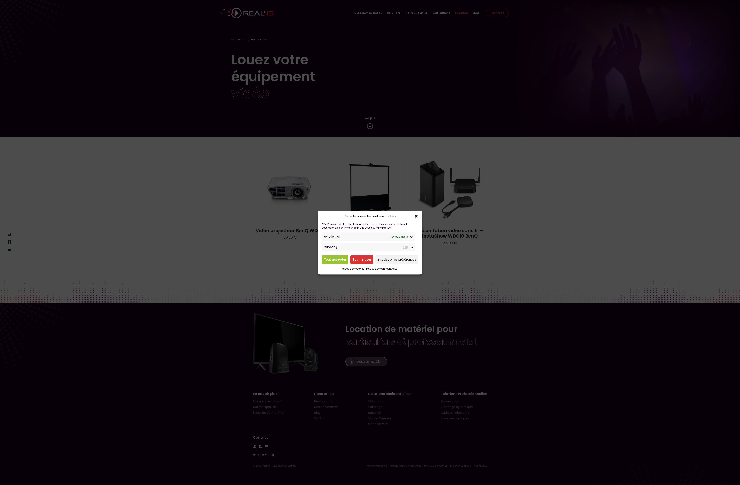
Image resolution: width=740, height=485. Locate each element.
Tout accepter (335, 260)
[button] (416, 216)
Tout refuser (361, 260)
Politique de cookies (352, 268)
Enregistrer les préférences (397, 260)
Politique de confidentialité (381, 268)
